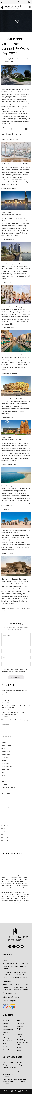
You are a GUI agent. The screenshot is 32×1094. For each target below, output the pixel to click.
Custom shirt (25, 883)
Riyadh (3, 796)
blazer (3, 748)
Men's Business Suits (7, 890)
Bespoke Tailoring (6, 745)
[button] (29, 7)
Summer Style (5, 808)
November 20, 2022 (7, 59)
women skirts (5, 905)
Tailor (21, 896)
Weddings (4, 832)
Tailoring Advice (9, 898)
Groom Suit (7, 888)
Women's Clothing (6, 838)
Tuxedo (3, 820)
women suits (21, 905)
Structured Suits (11, 894)
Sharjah (3, 799)
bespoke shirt (23, 875)
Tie (2, 817)
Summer (8, 896)
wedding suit (12, 900)
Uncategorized (5, 826)
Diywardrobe (5, 769)
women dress (24, 903)
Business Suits (5, 754)
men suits (17, 890)
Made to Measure (23, 888)
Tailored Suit (5, 811)
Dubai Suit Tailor (10, 886)
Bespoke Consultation (12, 875)
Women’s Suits (5, 841)
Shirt (20, 892)
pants (7, 892)
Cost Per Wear (17, 883)
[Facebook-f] (14, 946)
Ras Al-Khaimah (5, 793)
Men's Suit (4, 784)
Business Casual (18, 881)
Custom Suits (5, 763)
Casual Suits (4, 757)
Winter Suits (4, 835)
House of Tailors (25, 59)
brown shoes (9, 881)
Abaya (3, 875)
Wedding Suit (5, 829)
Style (18, 894)
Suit (2, 805)
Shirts (3, 802)
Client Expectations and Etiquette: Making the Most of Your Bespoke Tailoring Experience (14, 1065)
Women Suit (13, 905)
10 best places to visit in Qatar (14, 608)
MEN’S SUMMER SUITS (8, 787)
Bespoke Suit (5, 742)
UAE (2, 823)
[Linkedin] (18, 946)
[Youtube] (22, 946)
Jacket (3, 778)
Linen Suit (4, 781)
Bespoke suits (14, 877)
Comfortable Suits (6, 883)
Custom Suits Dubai (7, 766)
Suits (21, 894)
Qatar (11, 61)
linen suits (14, 888)
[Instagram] (9, 946)
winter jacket (16, 903)
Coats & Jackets (6, 760)
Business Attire (5, 751)
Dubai (3, 772)
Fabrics (3, 775)
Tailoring (3, 814)
